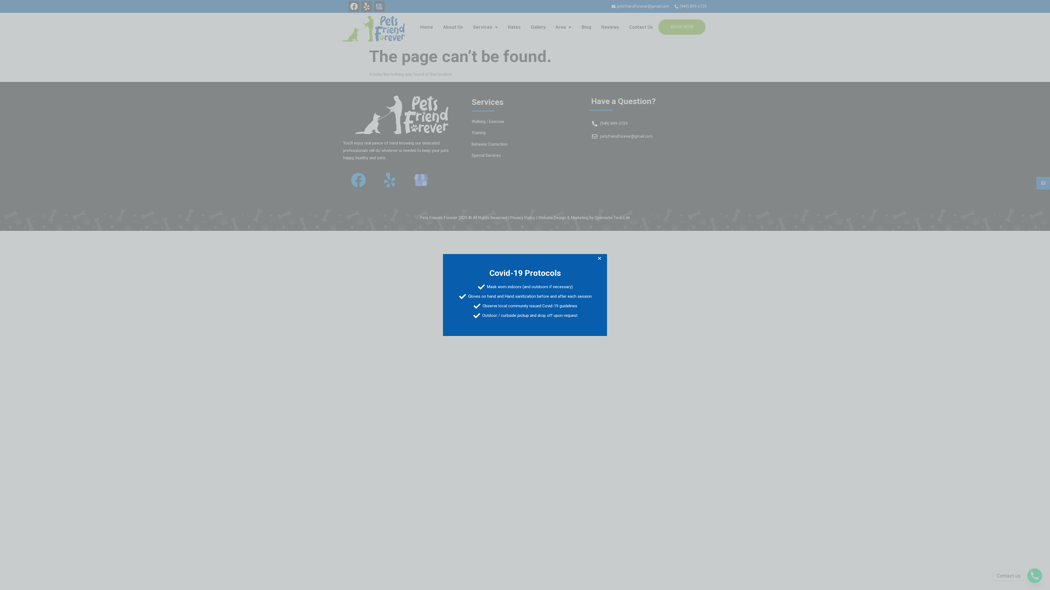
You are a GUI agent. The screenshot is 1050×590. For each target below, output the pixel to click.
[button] (599, 258)
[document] (525, 295)
